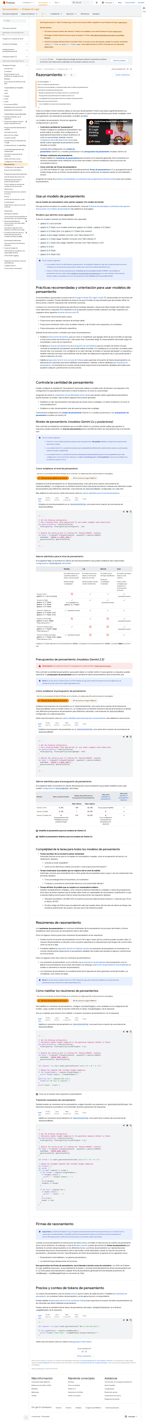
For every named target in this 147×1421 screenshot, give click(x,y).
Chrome (68, 1408)
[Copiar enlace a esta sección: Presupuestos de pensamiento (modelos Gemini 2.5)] (106, 659)
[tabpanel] (84, 527)
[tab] (39, 498)
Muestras (35, 1389)
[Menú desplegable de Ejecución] (76, 13)
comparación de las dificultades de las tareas (72, 395)
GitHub (34, 1396)
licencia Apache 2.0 (45, 1363)
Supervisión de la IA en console (73, 949)
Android (58, 1408)
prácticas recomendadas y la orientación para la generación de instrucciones (85, 179)
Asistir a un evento (74, 1396)
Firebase (38, 69)
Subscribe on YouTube (75, 1392)
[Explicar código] (124, 511)
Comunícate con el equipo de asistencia (118, 1382)
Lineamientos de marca (113, 1396)
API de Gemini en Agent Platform (84, 478)
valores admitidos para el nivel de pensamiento (101, 493)
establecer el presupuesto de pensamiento (85, 273)
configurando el (55, 788)
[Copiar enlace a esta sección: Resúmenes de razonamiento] (83, 923)
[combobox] (82, 3)
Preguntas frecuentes (112, 1399)
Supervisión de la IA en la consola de (66, 360)
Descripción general (10, 14)
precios (74, 1294)
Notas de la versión (111, 1392)
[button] (13, 44)
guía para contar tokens (81, 1342)
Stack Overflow (110, 1385)
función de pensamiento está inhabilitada (112, 965)
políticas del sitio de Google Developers (94, 1363)
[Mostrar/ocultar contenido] (50, 81)
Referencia (85, 14)
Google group (109, 1389)
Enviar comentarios (123, 75)
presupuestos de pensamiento (94, 962)
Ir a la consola (130, 3)
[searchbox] (14, 20)
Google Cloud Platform (93, 1408)
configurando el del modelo (53, 563)
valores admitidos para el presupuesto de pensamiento (84, 718)
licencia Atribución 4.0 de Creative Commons (97, 1361)
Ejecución (70, 14)
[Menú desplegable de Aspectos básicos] (37, 13)
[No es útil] (131, 69)
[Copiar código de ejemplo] (130, 511)
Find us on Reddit (74, 1385)
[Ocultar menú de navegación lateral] (26, 1417)
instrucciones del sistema (58, 337)
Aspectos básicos (28, 14)
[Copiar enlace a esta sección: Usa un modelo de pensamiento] (87, 196)
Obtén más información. (102, 666)
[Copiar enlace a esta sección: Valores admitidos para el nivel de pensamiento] (85, 556)
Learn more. (122, 22)
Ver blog (71, 1382)
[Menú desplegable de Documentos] (50, 2)
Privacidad (45, 1416)
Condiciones (36, 1416)
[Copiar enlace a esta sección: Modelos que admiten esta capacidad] (76, 215)
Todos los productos (112, 1408)
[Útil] (127, 69)
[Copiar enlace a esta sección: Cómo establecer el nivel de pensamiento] (80, 468)
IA (42, 14)
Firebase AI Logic (30, 9)
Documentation (10, 9)
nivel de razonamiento (59, 346)
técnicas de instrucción (67, 312)
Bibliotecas (35, 1392)
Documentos (43, 3)
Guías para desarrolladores (41, 1382)
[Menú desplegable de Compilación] (33, 2)
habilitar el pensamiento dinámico (123, 798)
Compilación (26, 3)
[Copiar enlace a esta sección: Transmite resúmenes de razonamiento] (77, 1100)
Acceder (141, 3)
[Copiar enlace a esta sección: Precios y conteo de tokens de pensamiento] (106, 1288)
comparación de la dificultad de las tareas (56, 140)
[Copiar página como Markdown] (72, 75)
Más (56, 3)
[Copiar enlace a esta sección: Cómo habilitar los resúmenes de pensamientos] (100, 991)
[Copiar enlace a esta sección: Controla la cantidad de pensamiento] (95, 382)
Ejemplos (96, 14)
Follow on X (72, 1389)
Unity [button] (84, 499)
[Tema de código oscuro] (127, 511)
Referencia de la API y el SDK (41, 1385)
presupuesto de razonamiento (85, 346)
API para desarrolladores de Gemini (54, 478)
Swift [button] (39, 499)
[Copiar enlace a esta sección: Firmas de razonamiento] (76, 1224)
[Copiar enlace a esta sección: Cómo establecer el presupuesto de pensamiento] (88, 691)
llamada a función (80, 1245)
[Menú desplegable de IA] (45, 13)
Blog (119, 3)
